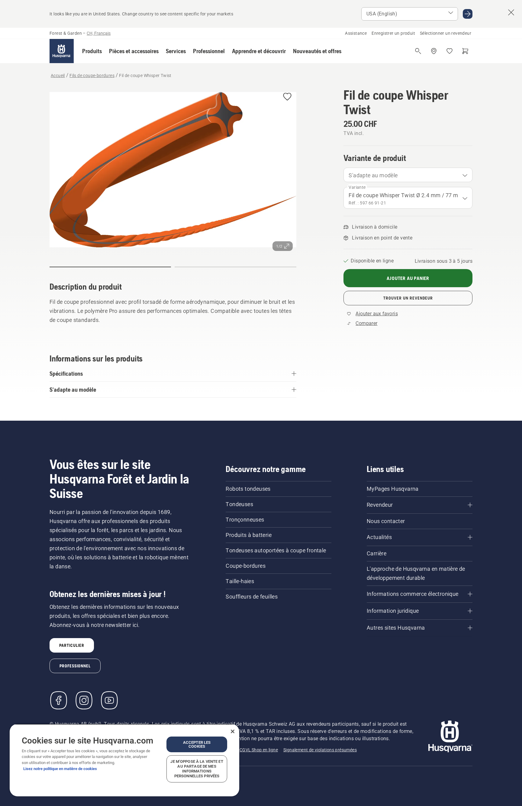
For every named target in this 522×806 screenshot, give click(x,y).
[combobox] (407, 175)
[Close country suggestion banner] (511, 12)
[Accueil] (62, 51)
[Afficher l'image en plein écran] (173, 171)
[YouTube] (109, 700)
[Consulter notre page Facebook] (59, 700)
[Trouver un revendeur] (434, 51)
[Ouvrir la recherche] (418, 51)
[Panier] (465, 51)
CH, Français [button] (99, 33)
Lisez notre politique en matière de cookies (60, 768)
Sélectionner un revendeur (445, 33)
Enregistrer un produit (393, 33)
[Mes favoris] (449, 51)
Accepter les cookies (197, 744)
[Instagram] (84, 700)
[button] (92, 51)
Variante (357, 187)
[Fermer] (232, 731)
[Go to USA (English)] (467, 14)
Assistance (356, 33)
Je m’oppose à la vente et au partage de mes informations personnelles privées (196, 768)
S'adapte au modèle (373, 175)
